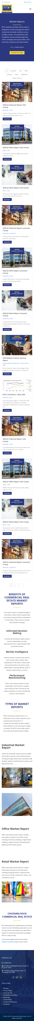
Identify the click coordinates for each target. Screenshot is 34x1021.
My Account (27, 2)
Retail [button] (16, 74)
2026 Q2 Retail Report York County (16, 188)
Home (12, 47)
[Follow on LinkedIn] (20, 977)
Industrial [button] (9, 74)
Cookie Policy (7, 1000)
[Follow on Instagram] (17, 977)
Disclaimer (6, 1004)
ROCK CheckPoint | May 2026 (14, 394)
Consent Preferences (10, 1002)
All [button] (6, 71)
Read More (7, 119)
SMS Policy (6, 997)
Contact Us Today (17, 53)
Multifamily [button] (24, 74)
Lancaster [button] (13, 71)
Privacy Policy (7, 991)
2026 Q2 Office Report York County (16, 147)
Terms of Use (7, 993)
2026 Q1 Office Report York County (16, 482)
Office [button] (26, 71)
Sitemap (5, 988)
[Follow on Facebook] (13, 977)
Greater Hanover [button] (17, 78)
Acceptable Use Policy (10, 995)
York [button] (20, 71)
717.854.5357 (6, 2)
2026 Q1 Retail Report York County (16, 522)
